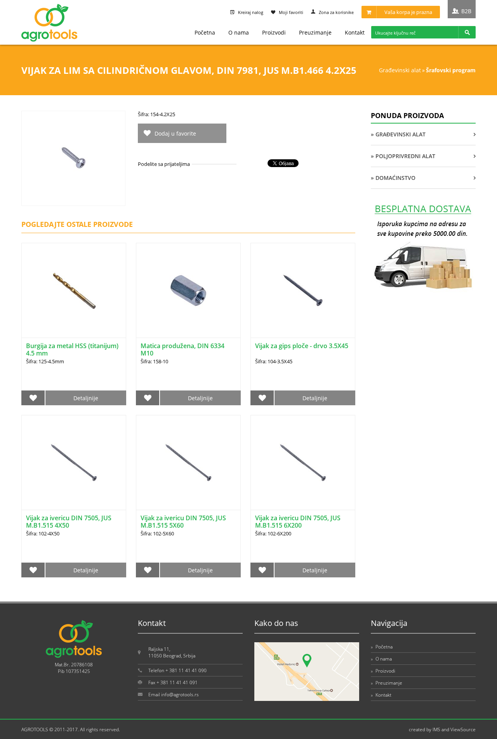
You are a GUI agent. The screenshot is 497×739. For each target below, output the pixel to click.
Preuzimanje (315, 32)
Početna (205, 32)
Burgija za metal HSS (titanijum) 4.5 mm (72, 349)
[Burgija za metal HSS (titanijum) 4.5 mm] (74, 290)
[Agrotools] (49, 40)
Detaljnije (85, 398)
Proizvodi (274, 32)
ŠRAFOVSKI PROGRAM (451, 70)
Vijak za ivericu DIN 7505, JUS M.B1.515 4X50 (68, 522)
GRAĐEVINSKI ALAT (400, 70)
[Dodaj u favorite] (33, 397)
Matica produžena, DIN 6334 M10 (182, 349)
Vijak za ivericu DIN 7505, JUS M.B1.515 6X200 (298, 522)
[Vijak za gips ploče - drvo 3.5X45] (303, 290)
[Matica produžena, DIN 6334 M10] (188, 290)
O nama (238, 32)
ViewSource (463, 729)
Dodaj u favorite (175, 133)
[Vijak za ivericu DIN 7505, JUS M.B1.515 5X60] (188, 462)
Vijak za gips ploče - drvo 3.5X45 (301, 346)
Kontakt (355, 32)
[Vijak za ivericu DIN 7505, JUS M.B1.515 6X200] (303, 462)
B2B (466, 11)
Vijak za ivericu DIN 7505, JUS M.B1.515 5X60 (183, 522)
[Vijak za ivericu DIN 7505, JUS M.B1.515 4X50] (74, 462)
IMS (436, 729)
